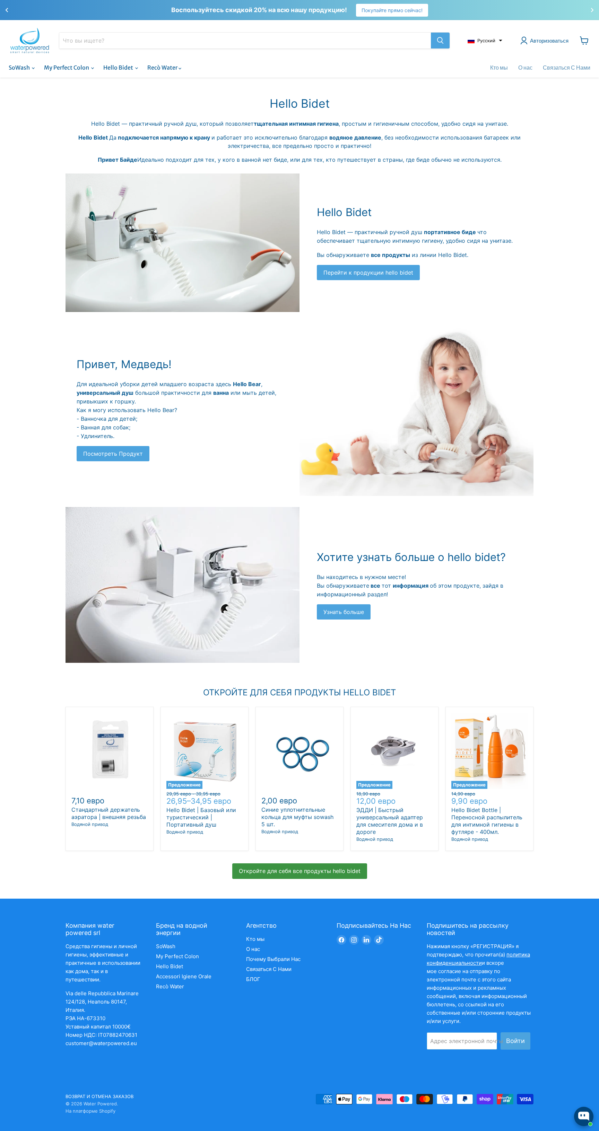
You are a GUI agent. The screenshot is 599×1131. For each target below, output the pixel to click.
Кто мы (499, 67)
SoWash (20, 67)
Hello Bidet (118, 67)
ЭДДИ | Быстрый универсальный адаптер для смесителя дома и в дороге (389, 821)
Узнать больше (343, 611)
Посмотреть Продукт (113, 453)
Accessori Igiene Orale (183, 976)
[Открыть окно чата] (583, 1116)
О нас (525, 67)
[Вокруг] (440, 40)
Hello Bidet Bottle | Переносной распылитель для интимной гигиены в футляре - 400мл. (486, 821)
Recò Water (163, 67)
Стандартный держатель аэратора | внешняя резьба (108, 813)
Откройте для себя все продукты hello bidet (300, 870)
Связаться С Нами (566, 67)
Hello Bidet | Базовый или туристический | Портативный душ (201, 817)
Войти (515, 1040)
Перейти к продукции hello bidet (368, 272)
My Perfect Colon (67, 67)
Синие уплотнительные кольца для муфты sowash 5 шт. (297, 817)
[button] (484, 40)
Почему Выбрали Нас (273, 959)
